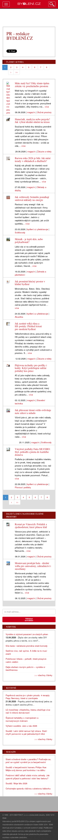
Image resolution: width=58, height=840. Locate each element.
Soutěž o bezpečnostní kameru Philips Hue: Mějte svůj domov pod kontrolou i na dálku (26, 769)
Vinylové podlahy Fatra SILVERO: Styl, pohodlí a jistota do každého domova (32, 451)
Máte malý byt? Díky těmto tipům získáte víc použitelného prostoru (32, 84)
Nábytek (11, 626)
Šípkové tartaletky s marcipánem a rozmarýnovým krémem (22, 719)
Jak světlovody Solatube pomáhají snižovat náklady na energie (32, 198)
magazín (31, 112)
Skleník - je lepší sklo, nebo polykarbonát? (29, 240)
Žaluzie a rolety (44, 151)
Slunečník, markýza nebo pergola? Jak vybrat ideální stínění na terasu (32, 120)
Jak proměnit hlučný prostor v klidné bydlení (30, 283)
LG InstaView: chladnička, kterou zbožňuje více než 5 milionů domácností (28, 711)
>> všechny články (43, 675)
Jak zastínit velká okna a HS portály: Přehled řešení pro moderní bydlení (28, 326)
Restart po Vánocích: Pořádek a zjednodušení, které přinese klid (31, 525)
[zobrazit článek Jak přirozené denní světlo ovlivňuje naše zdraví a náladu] (8, 409)
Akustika (19, 316)
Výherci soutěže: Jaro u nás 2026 (21, 725)
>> (16, 72)
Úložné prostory (44, 112)
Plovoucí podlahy (23, 487)
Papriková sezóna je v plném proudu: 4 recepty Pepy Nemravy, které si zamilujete (28, 697)
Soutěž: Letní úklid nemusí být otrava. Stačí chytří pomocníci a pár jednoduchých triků (26, 732)
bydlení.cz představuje (37, 229)
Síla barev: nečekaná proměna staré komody (27, 645)
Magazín (11, 751)
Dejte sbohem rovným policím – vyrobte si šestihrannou (25, 668)
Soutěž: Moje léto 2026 (16, 783)
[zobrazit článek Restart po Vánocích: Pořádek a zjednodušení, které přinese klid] (8, 523)
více (47, 106)
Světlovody (20, 232)
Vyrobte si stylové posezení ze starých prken (27, 634)
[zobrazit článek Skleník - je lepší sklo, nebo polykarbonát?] (8, 238)
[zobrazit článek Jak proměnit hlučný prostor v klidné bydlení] (8, 280)
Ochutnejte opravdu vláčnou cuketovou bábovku (28, 788)
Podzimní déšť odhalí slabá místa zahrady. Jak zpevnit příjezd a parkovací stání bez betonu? (28, 777)
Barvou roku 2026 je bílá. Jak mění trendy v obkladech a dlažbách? (32, 159)
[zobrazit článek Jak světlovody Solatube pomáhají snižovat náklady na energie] (8, 196)
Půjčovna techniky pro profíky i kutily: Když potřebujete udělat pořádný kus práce (31, 368)
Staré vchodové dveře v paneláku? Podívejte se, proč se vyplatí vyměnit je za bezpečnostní (28, 761)
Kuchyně (11, 687)
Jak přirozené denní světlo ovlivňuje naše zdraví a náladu (33, 411)
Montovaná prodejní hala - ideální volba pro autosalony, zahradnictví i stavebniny (33, 565)
